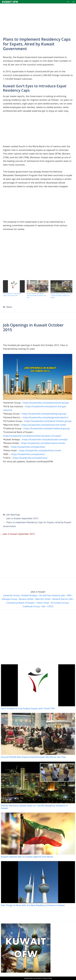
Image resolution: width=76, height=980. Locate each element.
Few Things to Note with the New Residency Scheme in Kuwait (33, 905)
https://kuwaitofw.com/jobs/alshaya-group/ (44, 413)
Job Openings (13, 514)
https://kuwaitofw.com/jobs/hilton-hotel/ (40, 450)
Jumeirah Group (11, 595)
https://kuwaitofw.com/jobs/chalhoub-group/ (46, 428)
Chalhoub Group (31, 606)
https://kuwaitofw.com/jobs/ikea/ (28, 446)
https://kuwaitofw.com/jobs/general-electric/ (45, 417)
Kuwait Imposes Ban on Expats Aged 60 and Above (27, 856)
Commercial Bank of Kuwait (20, 602)
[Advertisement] (38, 18)
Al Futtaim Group (60, 602)
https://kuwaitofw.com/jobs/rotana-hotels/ (43, 443)
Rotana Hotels (26, 598)
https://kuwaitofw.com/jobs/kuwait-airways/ (45, 439)
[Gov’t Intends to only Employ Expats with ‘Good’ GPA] (14, 286)
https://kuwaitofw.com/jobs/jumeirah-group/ (46, 402)
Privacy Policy (47, 978)
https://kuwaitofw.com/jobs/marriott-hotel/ (43, 424)
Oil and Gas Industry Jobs (52, 595)
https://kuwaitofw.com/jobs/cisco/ (30, 457)
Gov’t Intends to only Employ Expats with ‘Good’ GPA (12, 294)
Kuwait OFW (10, 1)
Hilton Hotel (43, 602)
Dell (43, 606)
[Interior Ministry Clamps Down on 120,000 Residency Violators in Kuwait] (61, 286)
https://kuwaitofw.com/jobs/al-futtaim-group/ (48, 421)
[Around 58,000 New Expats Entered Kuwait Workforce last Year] (37, 286)
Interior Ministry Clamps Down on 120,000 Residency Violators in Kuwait (61, 295)
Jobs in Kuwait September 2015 (22, 518)
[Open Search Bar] (68, 1)
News (9, 306)
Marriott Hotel (42, 598)
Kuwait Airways (29, 595)
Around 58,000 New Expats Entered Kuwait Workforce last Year (36, 295)
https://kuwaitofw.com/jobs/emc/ (28, 454)
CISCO (50, 606)
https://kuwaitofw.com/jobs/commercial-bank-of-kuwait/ (32, 435)
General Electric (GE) (62, 598)
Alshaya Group (9, 598)
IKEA (69, 595)
